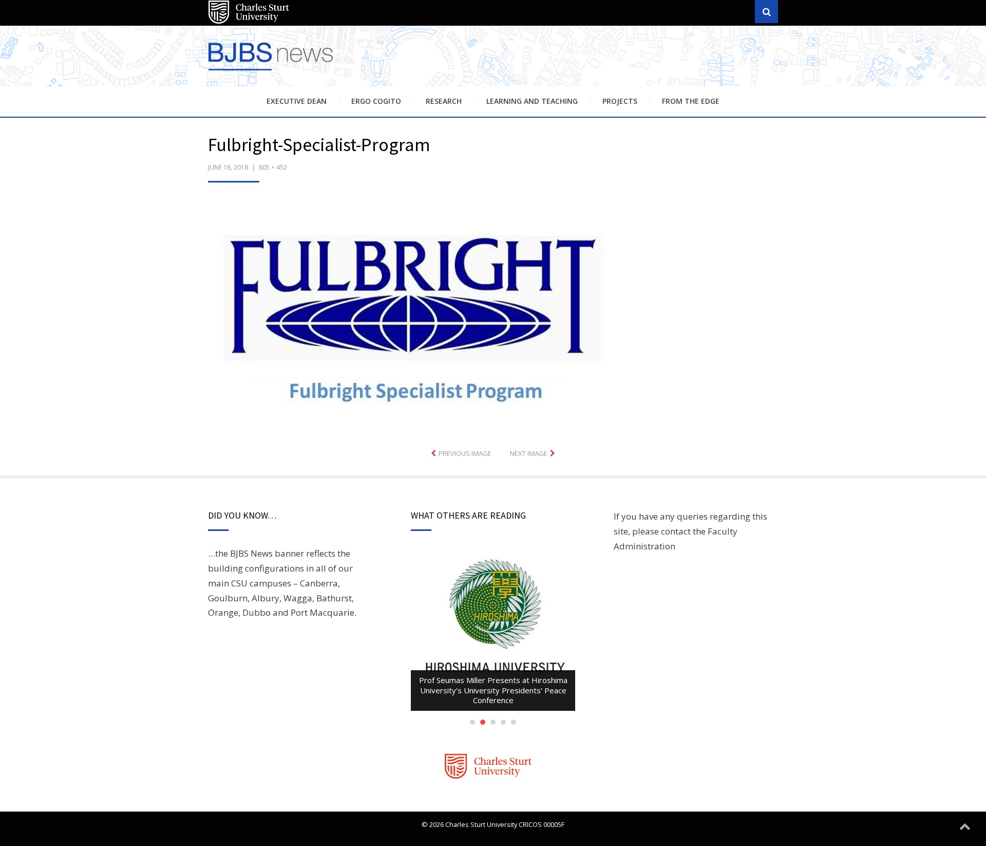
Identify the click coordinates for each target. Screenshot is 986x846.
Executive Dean (297, 101)
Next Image (528, 453)
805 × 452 (273, 167)
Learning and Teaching (532, 101)
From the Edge (690, 101)
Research (444, 101)
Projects (619, 101)
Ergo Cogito (376, 101)
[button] (414, 314)
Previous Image (465, 453)
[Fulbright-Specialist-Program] (414, 313)
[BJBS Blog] (272, 72)
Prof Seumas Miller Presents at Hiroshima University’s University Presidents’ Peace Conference (493, 690)
